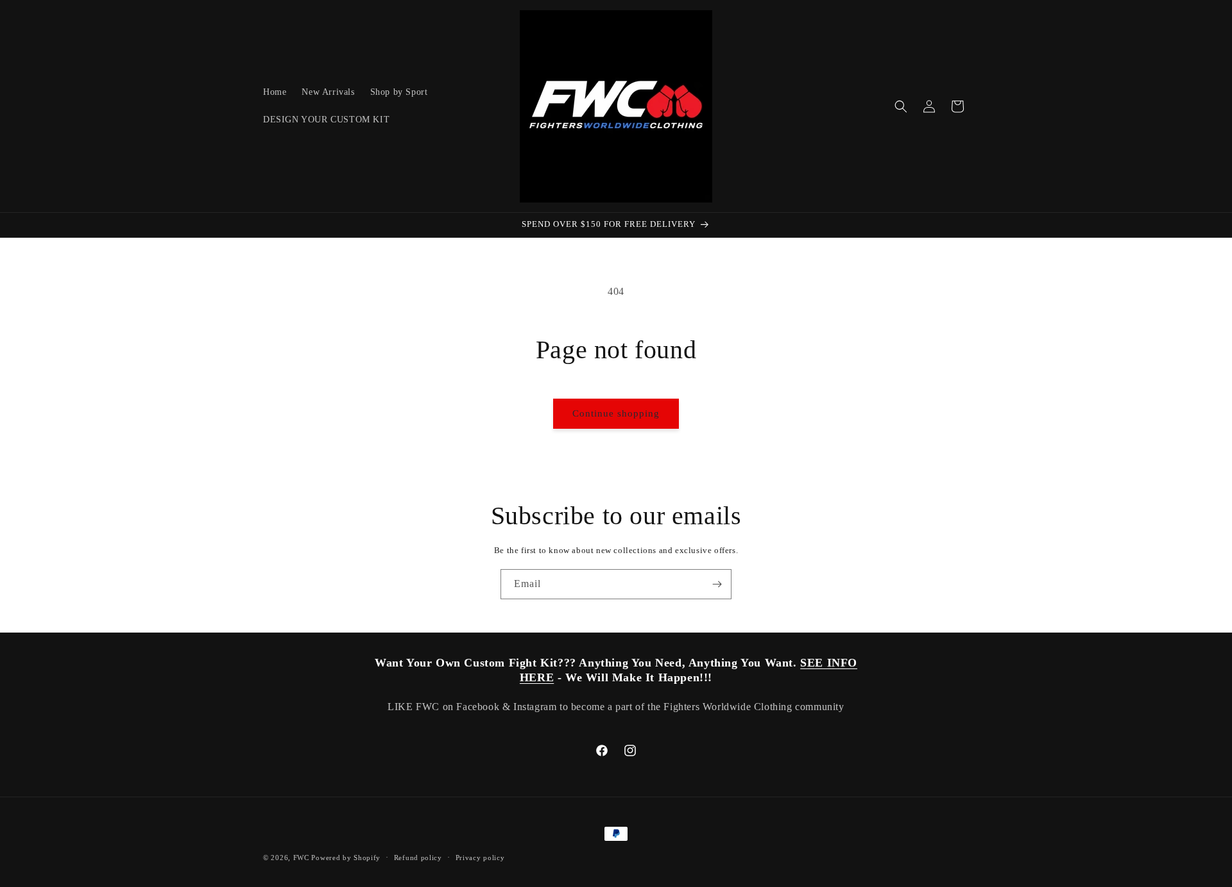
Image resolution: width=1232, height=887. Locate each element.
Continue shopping (616, 413)
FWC (301, 857)
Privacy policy (480, 857)
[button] (901, 106)
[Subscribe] (717, 584)
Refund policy (418, 857)
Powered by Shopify (346, 857)
